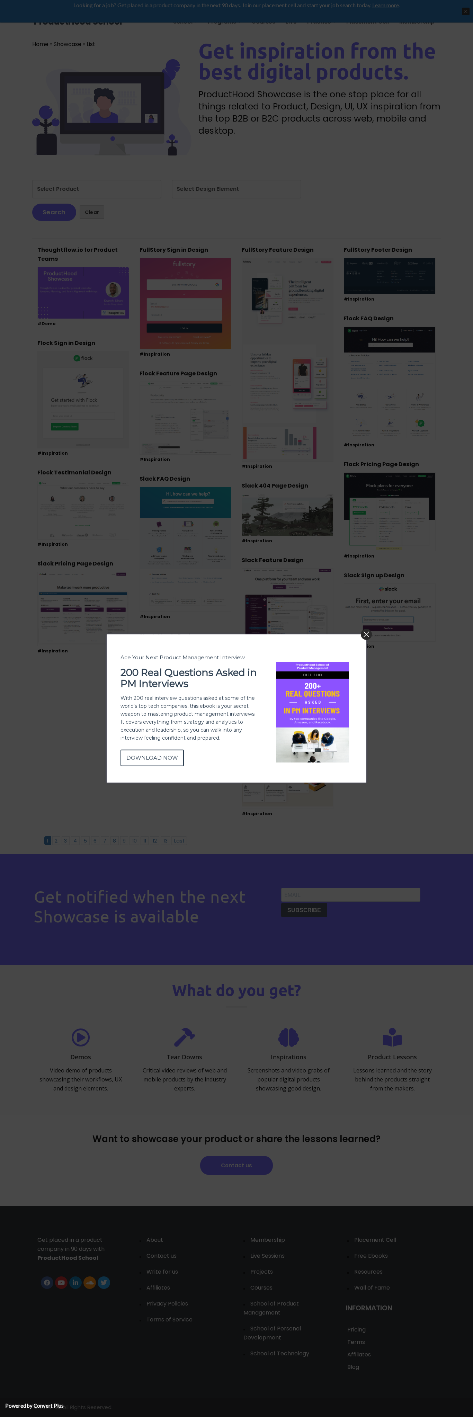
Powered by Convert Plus (34, 1405)
